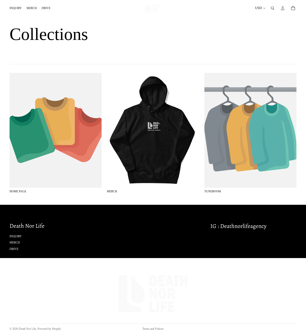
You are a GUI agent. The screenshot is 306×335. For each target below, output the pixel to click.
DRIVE (14, 248)
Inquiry (16, 236)
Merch (15, 242)
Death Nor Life (27, 328)
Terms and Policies (153, 328)
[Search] (272, 8)
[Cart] (293, 8)
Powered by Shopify (49, 328)
